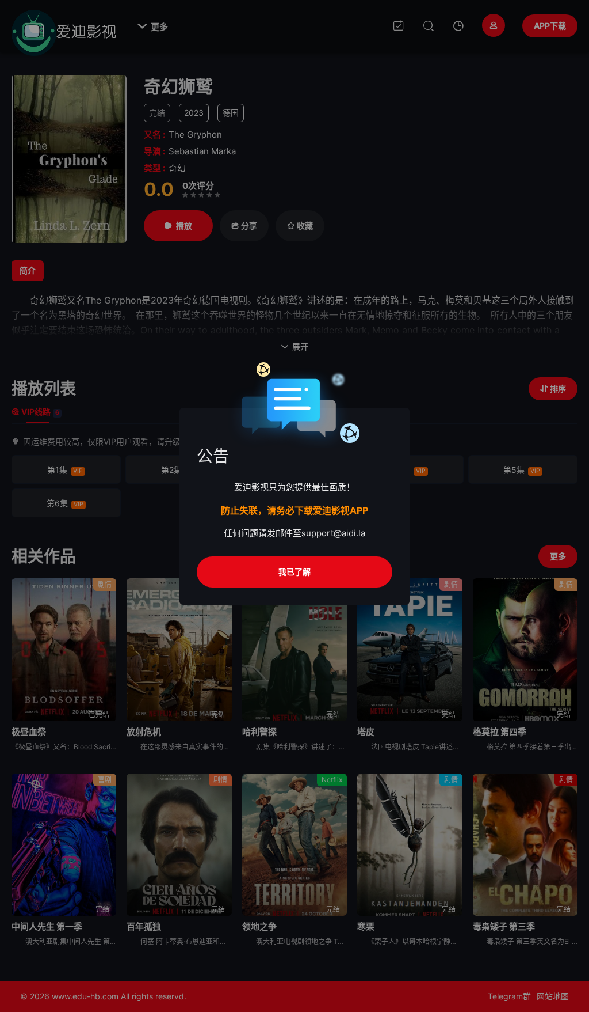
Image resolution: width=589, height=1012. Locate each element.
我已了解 (294, 572)
